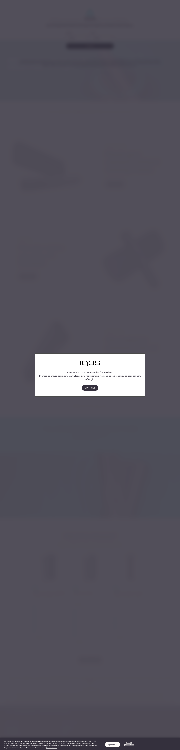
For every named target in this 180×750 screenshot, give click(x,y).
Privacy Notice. (51, 748)
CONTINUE (90, 387)
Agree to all (112, 744)
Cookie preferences (129, 743)
